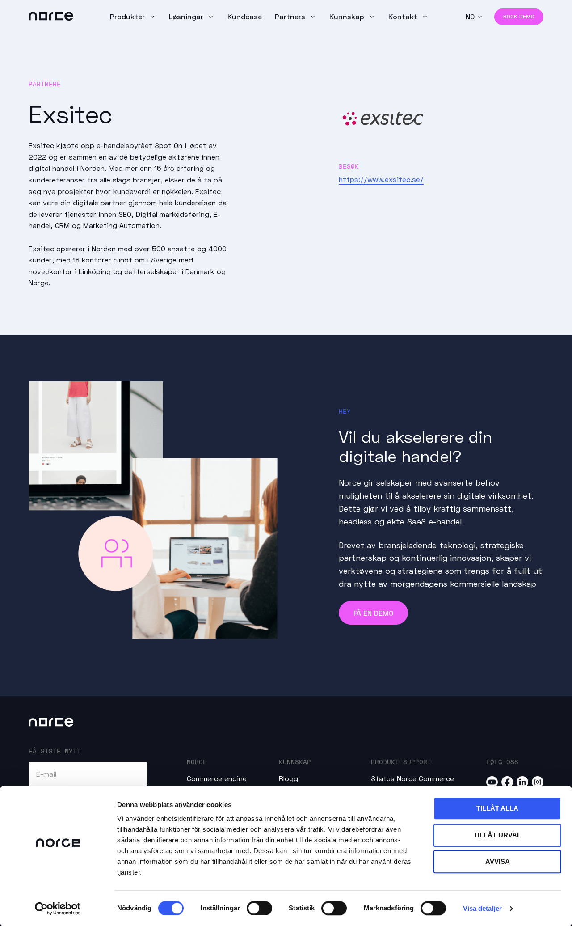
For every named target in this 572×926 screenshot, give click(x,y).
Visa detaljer (482, 908)
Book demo (518, 16)
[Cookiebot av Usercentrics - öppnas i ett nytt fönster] (58, 908)
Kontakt (404, 16)
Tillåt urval (497, 835)
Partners (291, 16)
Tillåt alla (497, 808)
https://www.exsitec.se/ (381, 179)
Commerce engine (217, 778)
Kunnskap (347, 16)
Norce (197, 761)
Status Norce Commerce (412, 778)
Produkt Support (401, 761)
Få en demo (373, 613)
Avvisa (497, 861)
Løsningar (187, 16)
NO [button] (470, 16)
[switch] (259, 908)
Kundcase (244, 16)
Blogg (288, 778)
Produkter (128, 16)
